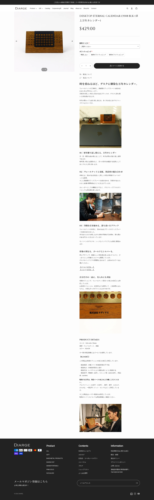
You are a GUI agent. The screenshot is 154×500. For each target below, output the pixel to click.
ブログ (81, 466)
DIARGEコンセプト (85, 451)
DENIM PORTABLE (52, 466)
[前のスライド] (16, 41)
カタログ (81, 454)
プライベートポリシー (118, 462)
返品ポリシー (115, 458)
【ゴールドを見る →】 (87, 267)
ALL (47, 451)
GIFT (48, 454)
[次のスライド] (72, 41)
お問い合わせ (115, 466)
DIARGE (21, 493)
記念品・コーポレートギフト (88, 458)
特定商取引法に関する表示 (119, 451)
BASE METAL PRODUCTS (54, 458)
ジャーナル (82, 462)
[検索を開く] (127, 8)
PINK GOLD (50, 469)
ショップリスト (84, 469)
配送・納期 (114, 454)
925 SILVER (50, 473)
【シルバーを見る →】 (87, 270)
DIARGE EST (50, 462)
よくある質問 (83, 473)
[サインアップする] (137, 483)
